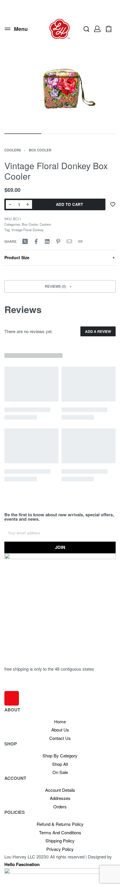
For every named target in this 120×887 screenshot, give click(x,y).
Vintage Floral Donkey (27, 229)
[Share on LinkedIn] (47, 241)
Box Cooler (40, 150)
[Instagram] (11, 698)
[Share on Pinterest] (58, 241)
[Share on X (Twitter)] (25, 241)
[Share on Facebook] (36, 241)
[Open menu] (16, 29)
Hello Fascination (22, 864)
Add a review (98, 331)
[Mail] (69, 241)
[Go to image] (22, 133)
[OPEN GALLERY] (60, 89)
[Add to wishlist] (113, 204)
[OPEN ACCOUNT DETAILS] (97, 28)
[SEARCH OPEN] (86, 29)
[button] (60, 286)
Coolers (12, 150)
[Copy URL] (80, 241)
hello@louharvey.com (24, 687)
